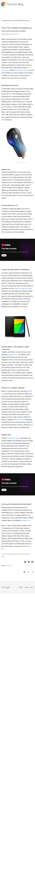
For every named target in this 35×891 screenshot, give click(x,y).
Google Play (26, 520)
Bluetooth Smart (19, 420)
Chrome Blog (9, 565)
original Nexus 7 (13, 354)
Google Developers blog (22, 288)
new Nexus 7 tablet (21, 70)
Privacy (27, 587)
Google (21, 587)
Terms (32, 587)
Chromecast (5, 70)
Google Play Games (13, 438)
